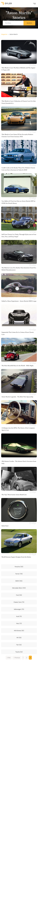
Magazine (4, 34)
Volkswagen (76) (19, 609)
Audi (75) (19, 616)
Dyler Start (5, 526)
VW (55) (19, 637)
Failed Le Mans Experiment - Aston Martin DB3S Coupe (19, 301)
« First (9, 658)
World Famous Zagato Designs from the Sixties (16, 557)
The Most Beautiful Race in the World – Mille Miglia (18, 365)
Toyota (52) (19, 652)
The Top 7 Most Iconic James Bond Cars (14, 494)
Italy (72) (19, 623)
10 (35, 554)
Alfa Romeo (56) (19, 630)
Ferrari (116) (19, 574)
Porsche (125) (19, 567)
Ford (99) (19, 595)
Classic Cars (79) (19, 602)
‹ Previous (16, 658)
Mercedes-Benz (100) (19, 588)
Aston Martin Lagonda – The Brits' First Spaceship (17, 397)
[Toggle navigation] (34, 3)
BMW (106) (19, 581)
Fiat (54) (19, 645)
